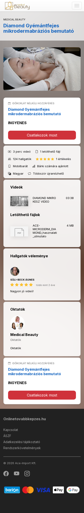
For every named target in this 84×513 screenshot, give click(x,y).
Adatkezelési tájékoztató (21, 442)
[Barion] (42, 489)
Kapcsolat (10, 430)
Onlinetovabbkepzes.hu (24, 419)
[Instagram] (27, 474)
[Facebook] (6, 474)
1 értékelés (63, 159)
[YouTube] (17, 474)
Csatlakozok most (42, 135)
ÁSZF (7, 436)
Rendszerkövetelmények (22, 448)
